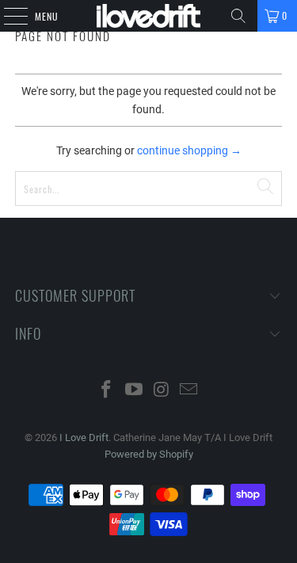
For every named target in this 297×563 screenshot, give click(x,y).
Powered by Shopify (149, 454)
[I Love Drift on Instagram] (161, 390)
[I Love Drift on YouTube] (134, 390)
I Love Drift (84, 437)
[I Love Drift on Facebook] (107, 390)
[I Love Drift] (148, 16)
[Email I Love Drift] (189, 390)
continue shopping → (189, 150)
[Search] (238, 16)
